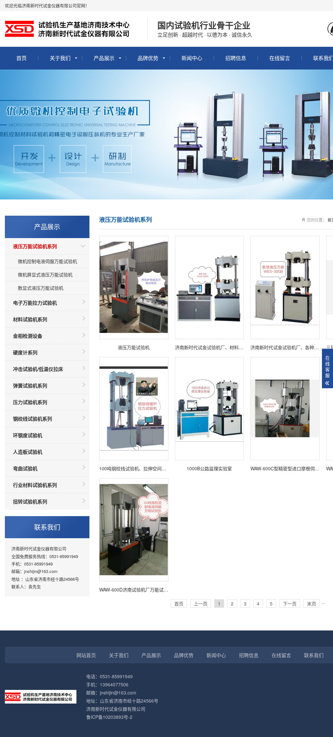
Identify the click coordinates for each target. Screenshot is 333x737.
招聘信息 (235, 58)
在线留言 (279, 58)
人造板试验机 (27, 451)
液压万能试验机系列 (35, 246)
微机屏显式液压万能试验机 (45, 274)
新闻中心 (191, 58)
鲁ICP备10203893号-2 (109, 717)
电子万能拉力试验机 (35, 302)
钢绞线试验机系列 (32, 418)
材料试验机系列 (30, 319)
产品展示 (104, 58)
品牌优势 (148, 58)
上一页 (200, 603)
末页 (311, 603)
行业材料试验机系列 (35, 485)
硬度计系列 (25, 352)
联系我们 (314, 655)
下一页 (290, 603)
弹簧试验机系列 (30, 385)
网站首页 (86, 655)
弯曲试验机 (25, 468)
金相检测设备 (27, 335)
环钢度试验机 (27, 435)
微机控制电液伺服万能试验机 (47, 261)
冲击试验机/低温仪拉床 (38, 369)
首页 (21, 58)
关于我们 (60, 58)
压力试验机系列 (30, 402)
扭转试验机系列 (30, 501)
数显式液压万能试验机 (40, 288)
